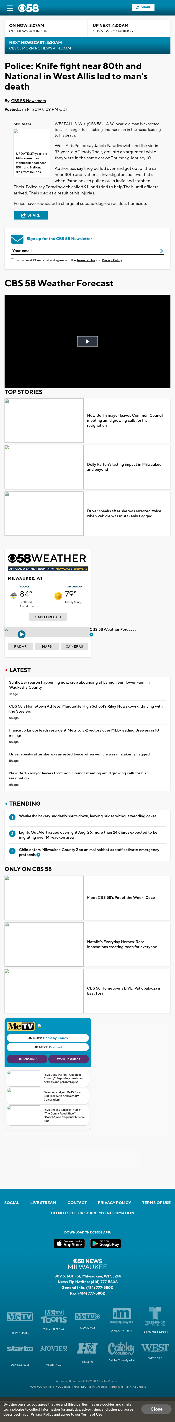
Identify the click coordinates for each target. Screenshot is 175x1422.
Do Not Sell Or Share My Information (92, 1213)
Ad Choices (139, 1386)
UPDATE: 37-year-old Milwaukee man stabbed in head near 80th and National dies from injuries (31, 163)
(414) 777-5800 (99, 1287)
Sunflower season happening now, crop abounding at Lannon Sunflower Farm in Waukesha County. (79, 685)
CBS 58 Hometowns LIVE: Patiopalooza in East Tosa (124, 991)
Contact (77, 1202)
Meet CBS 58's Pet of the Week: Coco (121, 897)
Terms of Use (86, 260)
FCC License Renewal (68, 1386)
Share (146, 7)
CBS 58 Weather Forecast (113, 629)
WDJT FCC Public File (41, 1386)
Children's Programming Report (113, 1386)
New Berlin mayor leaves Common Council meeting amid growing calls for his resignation (125, 420)
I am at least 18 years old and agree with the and (68, 260)
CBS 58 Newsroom (28, 100)
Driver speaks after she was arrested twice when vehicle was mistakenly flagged (124, 514)
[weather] (14, 596)
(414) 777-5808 (104, 1282)
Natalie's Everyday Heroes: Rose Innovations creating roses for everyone (122, 944)
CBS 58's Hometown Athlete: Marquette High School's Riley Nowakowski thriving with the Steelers (86, 709)
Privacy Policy (112, 260)
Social (11, 1202)
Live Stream (43, 1202)
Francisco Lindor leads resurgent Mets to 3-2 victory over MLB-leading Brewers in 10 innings (84, 733)
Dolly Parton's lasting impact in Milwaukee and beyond (124, 467)
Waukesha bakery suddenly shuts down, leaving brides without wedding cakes (87, 816)
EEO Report (88, 1386)
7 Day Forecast (47, 617)
